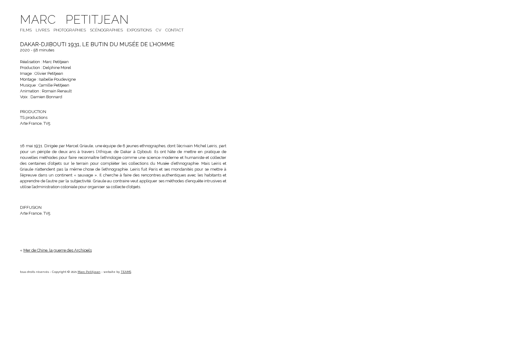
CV (158, 30)
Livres (43, 30)
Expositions (139, 30)
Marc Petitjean (74, 19)
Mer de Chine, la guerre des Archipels (57, 250)
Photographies (70, 30)
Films (26, 30)
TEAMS (126, 271)
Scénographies (106, 30)
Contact (174, 30)
